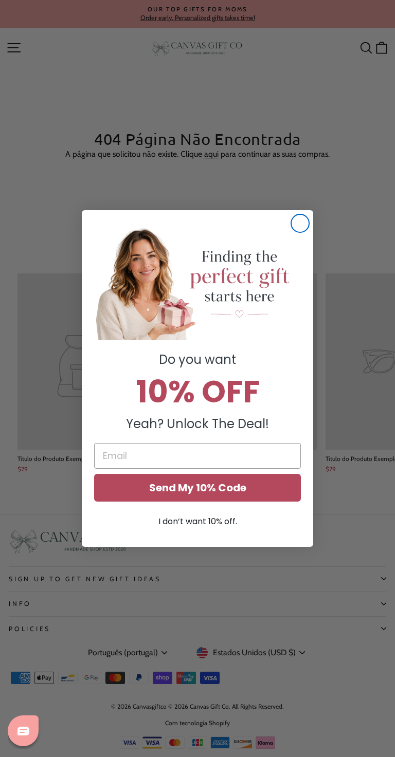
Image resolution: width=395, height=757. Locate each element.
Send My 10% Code (197, 488)
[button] (197, 283)
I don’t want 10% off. (197, 521)
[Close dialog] (300, 223)
